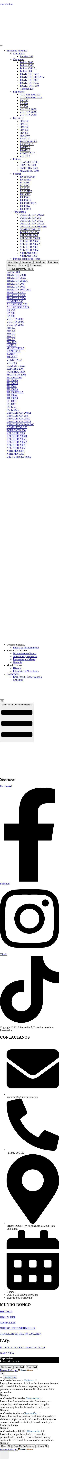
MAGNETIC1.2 (28, 141)
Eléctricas (18, 118)
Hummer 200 (26, 88)
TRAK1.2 (25, 150)
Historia (17, 668)
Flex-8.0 (24, 132)
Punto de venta (9, 1361)
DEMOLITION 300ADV (33, 226)
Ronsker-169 (26, 56)
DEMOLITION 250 (30, 217)
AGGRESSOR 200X (31, 97)
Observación (32, 1398)
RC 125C (25, 188)
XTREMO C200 (28, 255)
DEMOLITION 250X (31, 220)
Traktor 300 (26, 71)
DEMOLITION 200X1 (32, 214)
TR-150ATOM (27, 176)
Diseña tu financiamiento (26, 647)
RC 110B (25, 182)
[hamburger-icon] (1, 45)
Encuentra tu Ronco (17, 50)
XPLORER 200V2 (30, 244)
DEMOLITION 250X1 (32, 223)
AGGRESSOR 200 (30, 94)
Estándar (28, 1380)
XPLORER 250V (29, 250)
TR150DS (25, 194)
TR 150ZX (25, 209)
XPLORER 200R (29, 235)
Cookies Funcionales (14, 1398)
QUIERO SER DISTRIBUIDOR (17, 1328)
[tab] (13, 262)
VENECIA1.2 (27, 153)
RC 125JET (26, 191)
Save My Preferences (24, 1446)
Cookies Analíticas (13, 1413)
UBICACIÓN (7, 1317)
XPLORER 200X (29, 247)
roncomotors (6, 4)
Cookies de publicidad (14, 1431)
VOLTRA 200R (28, 109)
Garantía (17, 662)
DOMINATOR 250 (30, 229)
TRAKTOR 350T (29, 74)
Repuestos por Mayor (24, 659)
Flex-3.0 (24, 121)
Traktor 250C (27, 65)
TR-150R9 (25, 179)
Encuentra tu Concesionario (27, 677)
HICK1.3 (25, 138)
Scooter (17, 173)
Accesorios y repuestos (25, 656)
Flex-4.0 (24, 126)
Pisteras (17, 159)
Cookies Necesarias (13, 1380)
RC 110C (25, 185)
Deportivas (18, 91)
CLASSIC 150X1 (29, 162)
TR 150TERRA (28, 203)
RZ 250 (24, 106)
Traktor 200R (27, 62)
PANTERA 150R (29, 167)
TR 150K (25, 197)
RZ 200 (24, 103)
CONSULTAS (8, 1322)
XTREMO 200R (28, 253)
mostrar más (10, 1377)
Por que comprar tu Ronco (26, 258)
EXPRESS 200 (28, 165)
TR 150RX (25, 200)
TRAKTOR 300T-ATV (32, 77)
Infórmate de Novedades (26, 671)
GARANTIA (7, 1353)
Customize (6, 1367)
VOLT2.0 (25, 156)
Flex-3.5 (24, 123)
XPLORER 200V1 (30, 241)
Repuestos (6, 1358)
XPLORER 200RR (30, 238)
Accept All (32, 1367)
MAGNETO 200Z (29, 170)
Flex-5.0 (24, 129)
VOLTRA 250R (28, 115)
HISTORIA (6, 1311)
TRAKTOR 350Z (29, 82)
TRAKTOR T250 (29, 85)
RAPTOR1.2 (27, 144)
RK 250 (24, 100)
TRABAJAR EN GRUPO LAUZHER (20, 1333)
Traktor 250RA (28, 68)
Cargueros (18, 59)
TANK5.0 (25, 147)
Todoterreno (19, 211)
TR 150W (25, 206)
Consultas (18, 679)
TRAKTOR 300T (29, 80)
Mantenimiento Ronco (24, 653)
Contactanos (13, 674)
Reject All (19, 1367)
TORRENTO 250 (29, 232)
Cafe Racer (19, 53)
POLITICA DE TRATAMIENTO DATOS (22, 1347)
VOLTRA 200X (28, 112)
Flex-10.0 (25, 135)
